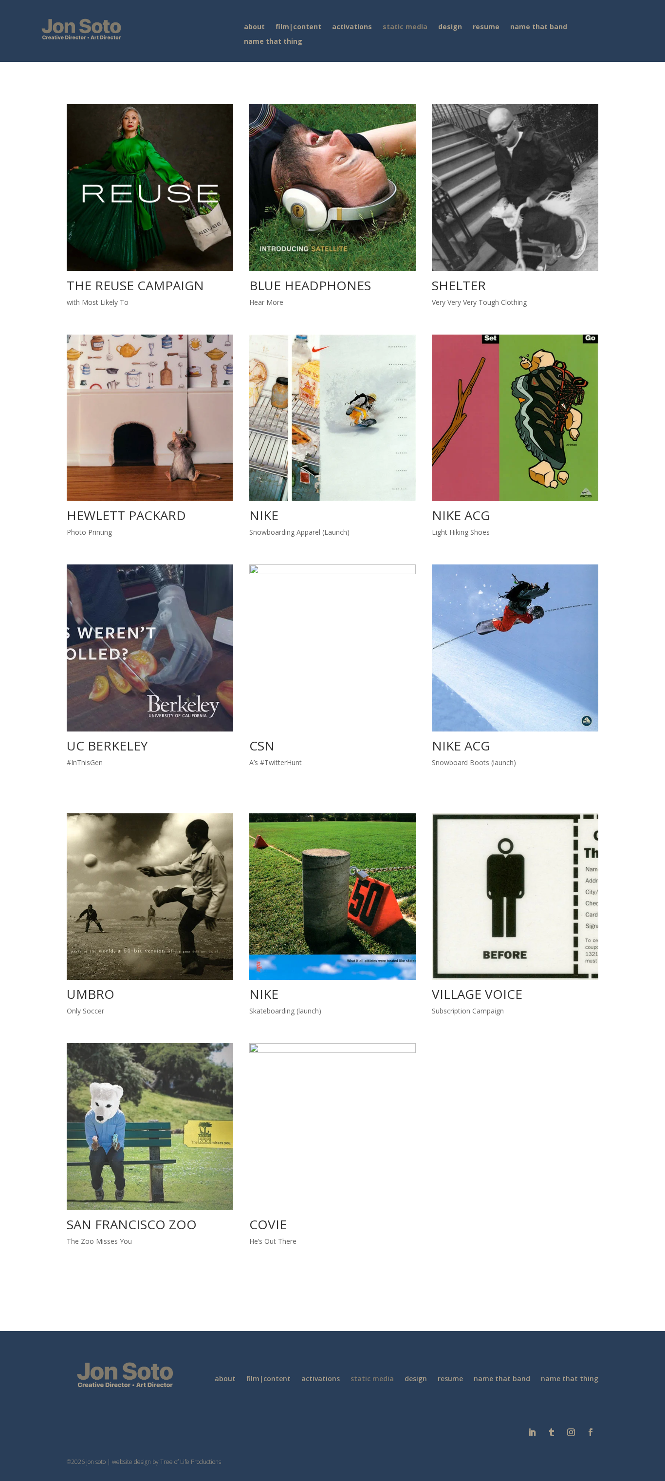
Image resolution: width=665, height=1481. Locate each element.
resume (486, 27)
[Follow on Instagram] (571, 1432)
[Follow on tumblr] (551, 1432)
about (254, 27)
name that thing (273, 42)
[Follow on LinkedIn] (532, 1432)
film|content (298, 27)
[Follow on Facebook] (590, 1432)
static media (405, 27)
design (450, 27)
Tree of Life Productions (190, 1462)
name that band (538, 27)
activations (352, 27)
